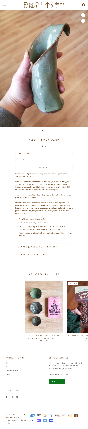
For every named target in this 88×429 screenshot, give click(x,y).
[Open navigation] (4, 5)
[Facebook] (6, 396)
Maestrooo (17, 420)
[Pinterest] (17, 396)
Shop (7, 363)
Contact (8, 374)
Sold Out (44, 167)
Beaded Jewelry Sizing (33, 254)
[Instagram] (12, 396)
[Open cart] (83, 5)
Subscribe (57, 381)
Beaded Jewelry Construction (38, 247)
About (8, 367)
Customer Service (12, 371)
